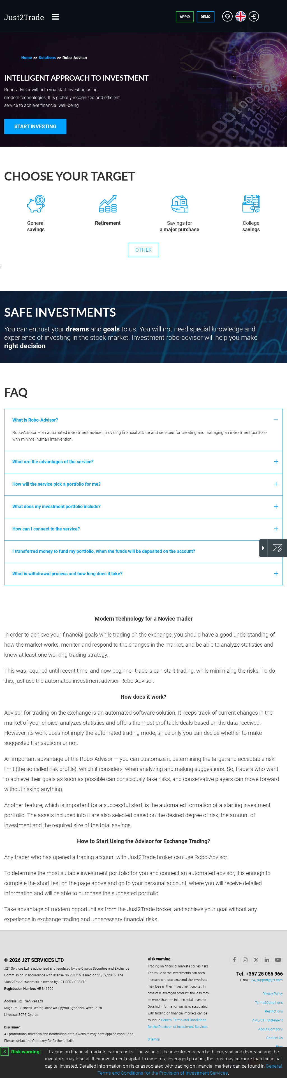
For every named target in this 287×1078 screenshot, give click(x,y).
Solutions (47, 57)
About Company (270, 1029)
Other (143, 250)
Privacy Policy (272, 994)
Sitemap (154, 1039)
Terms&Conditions (269, 1003)
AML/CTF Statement (267, 1020)
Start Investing (35, 126)
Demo (205, 17)
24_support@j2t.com (267, 980)
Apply (185, 17)
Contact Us (274, 1038)
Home (26, 57)
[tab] (143, 420)
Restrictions (274, 1011)
